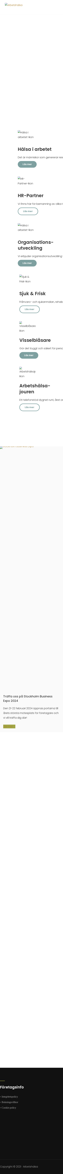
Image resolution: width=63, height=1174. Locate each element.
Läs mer (8, 726)
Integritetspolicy (10, 1096)
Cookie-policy (9, 1107)
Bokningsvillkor (10, 1102)
